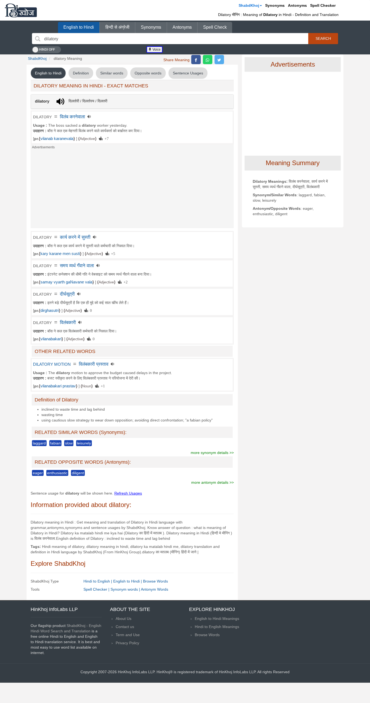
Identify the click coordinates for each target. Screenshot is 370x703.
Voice (156, 49)
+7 (106, 138)
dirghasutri (49, 310)
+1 (102, 386)
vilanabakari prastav (58, 386)
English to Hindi (78, 27)
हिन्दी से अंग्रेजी (117, 27)
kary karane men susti (60, 253)
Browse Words (155, 581)
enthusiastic (57, 473)
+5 (112, 253)
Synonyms (275, 5)
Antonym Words (154, 589)
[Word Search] (37, 38)
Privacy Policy (127, 643)
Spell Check (215, 27)
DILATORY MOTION (52, 364)
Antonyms (297, 5)
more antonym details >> (212, 482)
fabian (55, 443)
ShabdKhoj (249, 5)
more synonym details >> (212, 452)
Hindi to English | (98, 581)
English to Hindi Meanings (217, 618)
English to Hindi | (128, 581)
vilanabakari (50, 338)
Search (323, 38)
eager (38, 473)
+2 (125, 282)
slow (69, 443)
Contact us (125, 626)
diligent (78, 473)
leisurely (84, 443)
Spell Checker (323, 5)
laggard (39, 443)
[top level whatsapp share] (207, 59)
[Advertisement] (132, 190)
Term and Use (128, 635)
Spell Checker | (97, 589)
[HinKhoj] (21, 10)
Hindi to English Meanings (217, 626)
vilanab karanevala (56, 138)
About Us (123, 618)
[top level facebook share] (196, 59)
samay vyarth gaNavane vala (66, 282)
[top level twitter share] (219, 59)
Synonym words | (126, 589)
